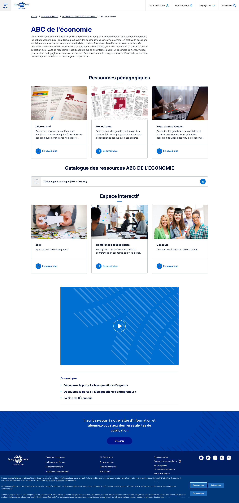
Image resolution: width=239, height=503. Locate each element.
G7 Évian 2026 (106, 457)
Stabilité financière (108, 466)
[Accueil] (18, 460)
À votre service (106, 462)
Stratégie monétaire (54, 466)
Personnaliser (198, 493)
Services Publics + (162, 473)
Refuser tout (216, 485)
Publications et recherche (57, 471)
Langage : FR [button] (205, 5)
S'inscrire (119, 441)
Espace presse (160, 465)
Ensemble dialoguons (55, 457)
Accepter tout (198, 485)
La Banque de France (55, 462)
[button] (228, 5)
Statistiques (105, 471)
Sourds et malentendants (165, 461)
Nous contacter (161, 457)
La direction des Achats (164, 469)
